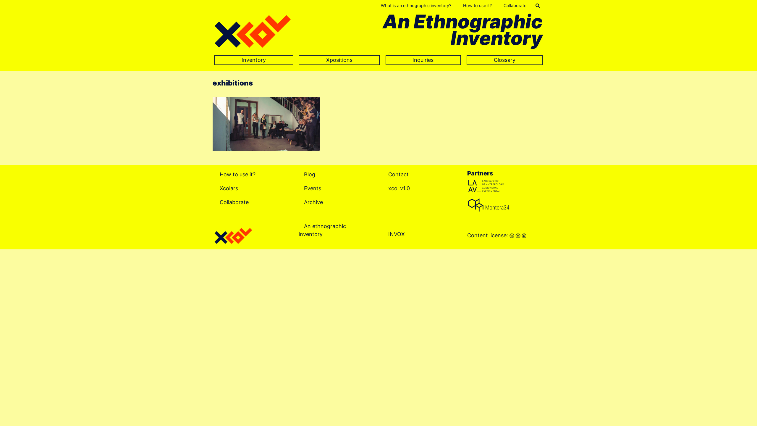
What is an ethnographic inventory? (416, 5)
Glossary (504, 60)
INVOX (396, 234)
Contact (398, 174)
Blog (309, 174)
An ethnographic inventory (322, 230)
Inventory (254, 60)
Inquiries (423, 60)
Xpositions (339, 60)
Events (312, 188)
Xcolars (229, 188)
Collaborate (515, 5)
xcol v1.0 (399, 188)
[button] (538, 6)
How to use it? (477, 5)
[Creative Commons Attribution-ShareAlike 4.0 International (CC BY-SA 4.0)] (517, 235)
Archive (313, 202)
